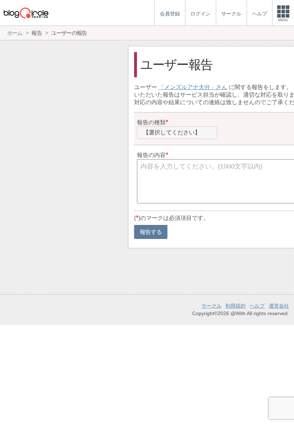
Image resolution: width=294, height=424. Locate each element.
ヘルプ (257, 306)
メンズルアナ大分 (187, 87)
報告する (151, 232)
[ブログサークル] (26, 13)
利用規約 (236, 306)
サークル (211, 306)
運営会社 (279, 306)
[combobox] (177, 132)
